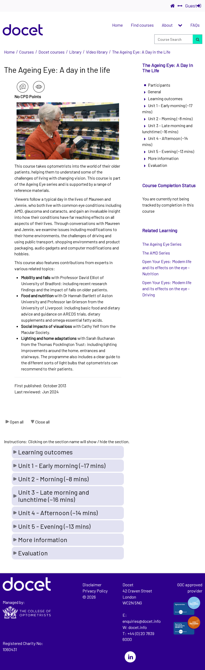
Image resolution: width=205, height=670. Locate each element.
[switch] (180, 6)
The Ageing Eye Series (162, 244)
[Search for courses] (197, 39)
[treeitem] (169, 85)
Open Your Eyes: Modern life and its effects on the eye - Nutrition (166, 267)
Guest (191, 6)
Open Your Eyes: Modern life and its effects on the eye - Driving (166, 288)
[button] (68, 452)
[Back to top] (197, 568)
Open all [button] (16, 421)
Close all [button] (42, 421)
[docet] (23, 29)
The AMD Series (156, 252)
